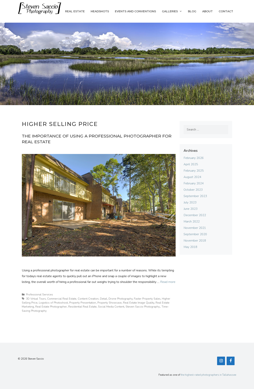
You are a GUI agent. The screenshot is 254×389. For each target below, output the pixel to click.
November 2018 (195, 241)
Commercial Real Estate (61, 299)
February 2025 (194, 171)
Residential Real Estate (82, 307)
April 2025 (191, 164)
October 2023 (193, 190)
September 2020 (195, 234)
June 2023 (190, 209)
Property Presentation (82, 303)
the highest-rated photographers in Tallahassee (208, 375)
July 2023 (190, 202)
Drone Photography (121, 299)
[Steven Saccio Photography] (40, 8)
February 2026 (194, 158)
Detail (103, 299)
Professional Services (39, 294)
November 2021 (195, 228)
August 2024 (192, 177)
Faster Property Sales (147, 299)
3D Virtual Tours (36, 299)
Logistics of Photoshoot (53, 303)
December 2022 (195, 215)
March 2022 (192, 222)
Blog (192, 11)
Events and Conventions (135, 11)
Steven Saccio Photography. (143, 307)
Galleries (170, 11)
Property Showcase (109, 303)
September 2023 (195, 196)
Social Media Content (111, 307)
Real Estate (75, 11)
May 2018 (190, 247)
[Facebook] (231, 361)
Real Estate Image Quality (138, 303)
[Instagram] (221, 361)
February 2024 (194, 183)
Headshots (100, 11)
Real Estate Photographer (51, 307)
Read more (167, 282)
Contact (226, 11)
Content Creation (88, 299)
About (207, 11)
